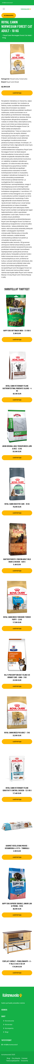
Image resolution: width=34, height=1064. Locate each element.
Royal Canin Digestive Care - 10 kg (17, 504)
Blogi (6, 1032)
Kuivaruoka (23, 79)
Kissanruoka (14, 79)
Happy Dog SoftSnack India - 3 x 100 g (17, 330)
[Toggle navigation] (3, 9)
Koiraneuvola (9, 1021)
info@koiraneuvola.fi (7, 2)
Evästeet (24, 1058)
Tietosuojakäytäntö (12, 1061)
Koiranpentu (9, 1028)
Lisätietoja (17, 93)
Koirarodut (8, 1024)
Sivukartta (24, 1061)
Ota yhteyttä (16, 1058)
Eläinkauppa (8, 15)
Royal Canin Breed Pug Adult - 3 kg (17, 732)
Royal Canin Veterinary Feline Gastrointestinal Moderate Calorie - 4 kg (17, 388)
